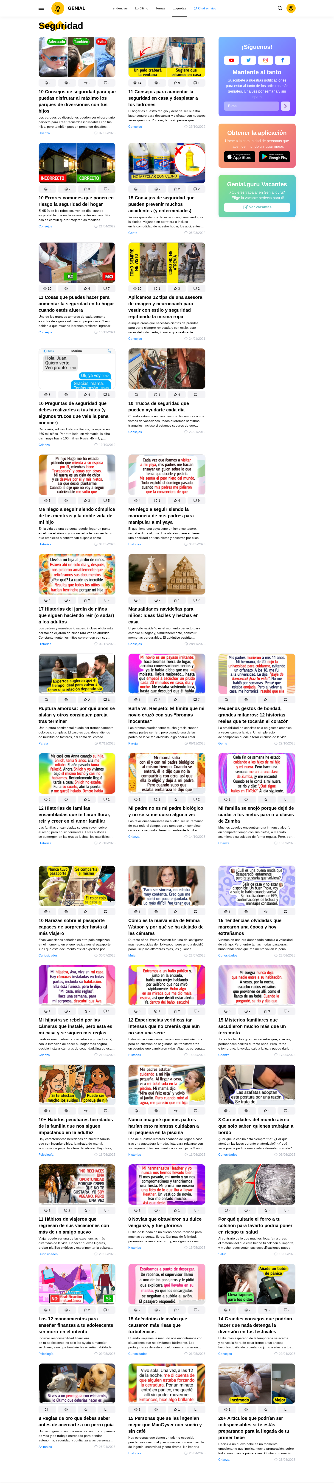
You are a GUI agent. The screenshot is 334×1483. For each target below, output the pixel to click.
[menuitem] (119, 8)
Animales (45, 1447)
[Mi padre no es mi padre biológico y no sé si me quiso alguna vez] (166, 774)
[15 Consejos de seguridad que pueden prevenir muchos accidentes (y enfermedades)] (166, 164)
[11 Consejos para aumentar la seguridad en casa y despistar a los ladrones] (166, 58)
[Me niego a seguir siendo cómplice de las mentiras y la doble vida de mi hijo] (77, 475)
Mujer (132, 955)
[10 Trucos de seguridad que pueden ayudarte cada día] (166, 369)
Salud (222, 1254)
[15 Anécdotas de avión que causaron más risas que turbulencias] (166, 1285)
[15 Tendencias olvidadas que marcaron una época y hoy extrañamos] (256, 887)
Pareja (43, 743)
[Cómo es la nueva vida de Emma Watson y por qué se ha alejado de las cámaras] (166, 887)
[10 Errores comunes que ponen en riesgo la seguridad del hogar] (77, 164)
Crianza (44, 133)
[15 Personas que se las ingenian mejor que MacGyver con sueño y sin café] (166, 1384)
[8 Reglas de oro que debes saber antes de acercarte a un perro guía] (77, 1384)
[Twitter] (248, 60)
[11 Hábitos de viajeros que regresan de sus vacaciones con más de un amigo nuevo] (77, 1185)
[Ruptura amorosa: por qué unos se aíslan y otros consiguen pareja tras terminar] (77, 675)
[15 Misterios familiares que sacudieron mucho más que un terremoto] (256, 986)
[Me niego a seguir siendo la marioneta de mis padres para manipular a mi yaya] (166, 475)
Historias (45, 544)
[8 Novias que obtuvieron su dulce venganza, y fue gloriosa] (166, 1185)
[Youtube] (231, 60)
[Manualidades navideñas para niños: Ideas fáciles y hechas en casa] (166, 575)
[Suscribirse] (285, 106)
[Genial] (68, 8)
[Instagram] (265, 60)
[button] (47, 83)
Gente (132, 233)
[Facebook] (282, 60)
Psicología (46, 1154)
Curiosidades (48, 955)
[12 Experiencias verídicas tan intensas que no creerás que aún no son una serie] (166, 986)
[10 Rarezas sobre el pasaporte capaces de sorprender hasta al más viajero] (77, 887)
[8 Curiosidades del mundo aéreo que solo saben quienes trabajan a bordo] (256, 1085)
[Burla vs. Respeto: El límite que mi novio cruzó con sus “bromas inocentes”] (166, 675)
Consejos (135, 126)
